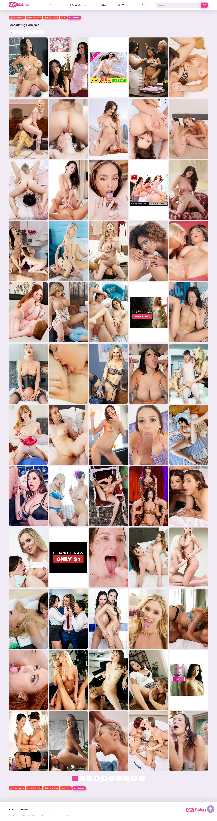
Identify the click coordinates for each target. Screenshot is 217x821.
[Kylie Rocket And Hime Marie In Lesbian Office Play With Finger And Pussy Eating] (68, 741)
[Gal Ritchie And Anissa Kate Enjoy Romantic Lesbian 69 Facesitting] (68, 67)
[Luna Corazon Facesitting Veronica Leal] (148, 251)
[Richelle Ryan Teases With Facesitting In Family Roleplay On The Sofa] (68, 312)
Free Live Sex (33, 17)
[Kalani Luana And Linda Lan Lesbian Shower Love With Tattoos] (188, 619)
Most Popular (37, 32)
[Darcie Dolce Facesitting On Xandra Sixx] (188, 251)
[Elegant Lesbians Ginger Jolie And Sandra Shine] (28, 741)
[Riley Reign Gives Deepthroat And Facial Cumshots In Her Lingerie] (148, 619)
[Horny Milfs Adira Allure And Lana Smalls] (108, 680)
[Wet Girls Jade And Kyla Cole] (108, 619)
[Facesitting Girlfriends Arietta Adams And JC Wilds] (108, 129)
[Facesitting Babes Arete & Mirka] (68, 129)
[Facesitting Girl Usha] (188, 312)
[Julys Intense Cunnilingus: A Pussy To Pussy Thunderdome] (188, 557)
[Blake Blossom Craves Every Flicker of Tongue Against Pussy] (28, 557)
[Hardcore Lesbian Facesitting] (28, 251)
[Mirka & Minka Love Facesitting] (28, 190)
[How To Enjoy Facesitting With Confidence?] (68, 374)
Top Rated (24, 32)
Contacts (24, 809)
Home (11, 809)
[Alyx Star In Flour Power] (28, 496)
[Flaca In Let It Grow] (188, 435)
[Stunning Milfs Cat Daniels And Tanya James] (68, 680)
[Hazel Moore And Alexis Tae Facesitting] (108, 190)
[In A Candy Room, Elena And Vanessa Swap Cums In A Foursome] (188, 496)
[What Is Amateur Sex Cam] (108, 496)
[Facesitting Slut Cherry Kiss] (28, 374)
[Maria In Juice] (108, 435)
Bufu (63, 17)
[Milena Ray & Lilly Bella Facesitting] (68, 190)
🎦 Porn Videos (51, 17)
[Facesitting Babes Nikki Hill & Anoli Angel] (68, 251)
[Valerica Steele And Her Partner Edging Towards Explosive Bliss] (148, 496)
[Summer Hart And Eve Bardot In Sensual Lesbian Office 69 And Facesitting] (28, 312)
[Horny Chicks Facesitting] (188, 190)
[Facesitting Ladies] (188, 374)
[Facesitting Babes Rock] (148, 129)
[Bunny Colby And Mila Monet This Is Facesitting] (108, 251)
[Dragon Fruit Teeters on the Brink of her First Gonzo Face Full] (108, 557)
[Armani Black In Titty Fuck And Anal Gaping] (148, 435)
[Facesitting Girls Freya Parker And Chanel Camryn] (188, 67)
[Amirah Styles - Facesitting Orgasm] (28, 67)
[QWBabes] (19, 5)
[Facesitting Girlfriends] (188, 129)
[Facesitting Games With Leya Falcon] (28, 129)
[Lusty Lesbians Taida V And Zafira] (28, 619)
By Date (13, 32)
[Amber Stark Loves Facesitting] (28, 435)
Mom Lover (65, 788)
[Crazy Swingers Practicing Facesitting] (68, 496)
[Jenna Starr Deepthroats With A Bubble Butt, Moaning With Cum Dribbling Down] (108, 741)
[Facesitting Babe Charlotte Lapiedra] (148, 374)
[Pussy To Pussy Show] (148, 557)
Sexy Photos (18, 17)
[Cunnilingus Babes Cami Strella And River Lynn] (148, 680)
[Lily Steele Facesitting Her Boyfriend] (68, 435)
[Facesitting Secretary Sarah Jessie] (108, 374)
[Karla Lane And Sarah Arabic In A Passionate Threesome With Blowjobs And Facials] (68, 619)
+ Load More (74, 17)
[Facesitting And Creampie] (108, 312)
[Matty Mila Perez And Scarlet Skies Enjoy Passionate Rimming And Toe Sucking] (28, 680)
